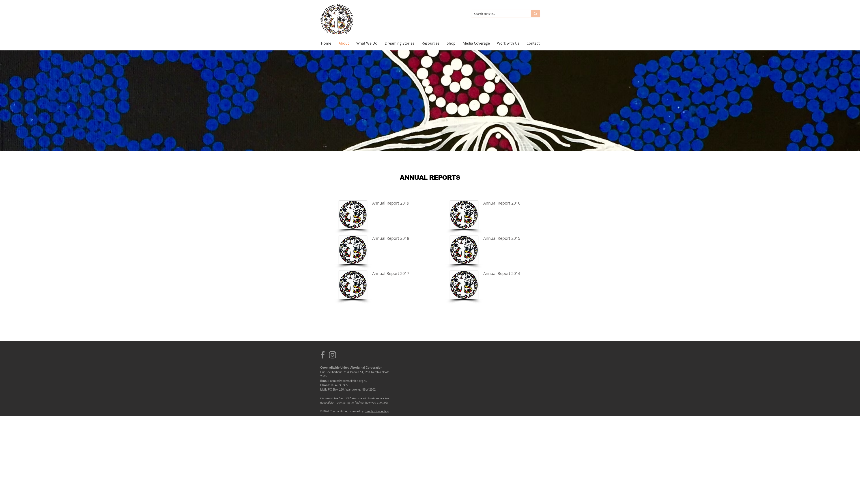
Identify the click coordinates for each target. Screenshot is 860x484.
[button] (367, 43)
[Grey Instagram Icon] (332, 355)
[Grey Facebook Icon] (322, 355)
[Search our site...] (535, 13)
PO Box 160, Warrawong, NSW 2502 (351, 389)
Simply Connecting (377, 411)
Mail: (323, 389)
